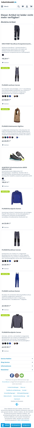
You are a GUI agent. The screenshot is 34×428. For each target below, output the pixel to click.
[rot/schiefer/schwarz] (10, 137)
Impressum (17, 399)
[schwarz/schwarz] (5, 96)
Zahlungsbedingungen (23, 393)
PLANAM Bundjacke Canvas (11, 332)
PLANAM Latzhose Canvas (11, 85)
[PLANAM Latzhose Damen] (17, 280)
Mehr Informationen (23, 420)
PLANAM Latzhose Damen (11, 291)
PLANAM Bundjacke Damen (11, 209)
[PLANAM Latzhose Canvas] (17, 74)
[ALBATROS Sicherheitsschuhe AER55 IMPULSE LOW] (17, 156)
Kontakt (24, 390)
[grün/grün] (8, 96)
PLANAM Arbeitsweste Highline (12, 126)
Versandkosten (6, 382)
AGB (28, 396)
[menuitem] (4, 6)
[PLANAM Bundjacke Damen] (17, 197)
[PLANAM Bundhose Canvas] (17, 238)
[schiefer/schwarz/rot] (12, 137)
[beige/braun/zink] (3, 137)
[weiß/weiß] (12, 96)
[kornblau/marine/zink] (8, 137)
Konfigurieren (26, 425)
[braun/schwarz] (17, 96)
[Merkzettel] (22, 6)
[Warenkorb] (31, 6)
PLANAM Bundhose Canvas (11, 250)
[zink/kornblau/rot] (17, 137)
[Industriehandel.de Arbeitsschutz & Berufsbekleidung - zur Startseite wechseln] (9, 2)
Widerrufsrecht (8, 396)
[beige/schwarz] (15, 96)
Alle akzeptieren (16, 425)
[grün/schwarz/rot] (5, 137)
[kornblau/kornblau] (10, 96)
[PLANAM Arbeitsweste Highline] (17, 115)
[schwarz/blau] (3, 179)
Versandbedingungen (9, 393)
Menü (6, 6)
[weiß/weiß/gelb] (15, 137)
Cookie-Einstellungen (13, 387)
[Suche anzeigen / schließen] (18, 6)
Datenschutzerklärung (19, 396)
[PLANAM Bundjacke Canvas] (17, 321)
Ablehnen (6, 425)
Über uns (22, 387)
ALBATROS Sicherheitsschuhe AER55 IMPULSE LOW (14, 168)
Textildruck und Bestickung (13, 390)
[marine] (3, 55)
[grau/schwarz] (3, 96)
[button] (3, 425)
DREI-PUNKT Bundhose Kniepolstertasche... (17, 44)
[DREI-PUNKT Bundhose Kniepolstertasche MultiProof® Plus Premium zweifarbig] (17, 32)
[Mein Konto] (27, 6)
